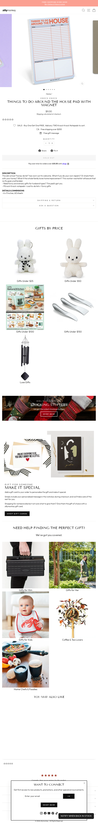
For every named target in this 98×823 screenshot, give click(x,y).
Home (48, 94)
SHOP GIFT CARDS (17, 514)
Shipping (40, 114)
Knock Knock (49, 98)
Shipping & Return (49, 200)
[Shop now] (49, 408)
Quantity (49, 139)
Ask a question (49, 206)
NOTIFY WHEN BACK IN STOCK (76, 816)
